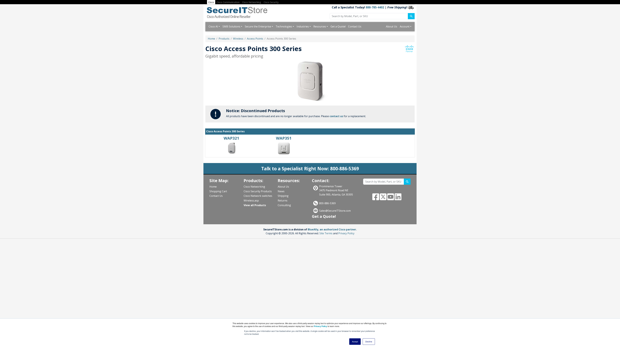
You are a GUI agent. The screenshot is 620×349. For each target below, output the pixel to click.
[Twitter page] (383, 199)
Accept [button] (355, 341)
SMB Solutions (231, 26)
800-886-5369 (327, 203)
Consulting (284, 205)
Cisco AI (213, 26)
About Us (391, 26)
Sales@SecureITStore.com (335, 210)
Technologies (284, 26)
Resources (319, 26)
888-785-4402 (375, 7)
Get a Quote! (338, 26)
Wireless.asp (251, 200)
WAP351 (284, 138)
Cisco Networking (254, 186)
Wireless (238, 38)
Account (404, 26)
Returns (282, 200)
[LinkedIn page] (398, 199)
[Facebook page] (375, 199)
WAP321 (231, 138)
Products (224, 38)
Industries (303, 26)
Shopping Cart (218, 191)
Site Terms (325, 233)
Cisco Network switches (258, 196)
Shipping (283, 196)
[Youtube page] (390, 199)
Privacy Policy (346, 233)
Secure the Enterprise (258, 26)
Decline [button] (368, 341)
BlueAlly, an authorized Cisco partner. (332, 229)
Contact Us (354, 26)
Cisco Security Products (258, 191)
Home (211, 38)
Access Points (255, 38)
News (281, 191)
